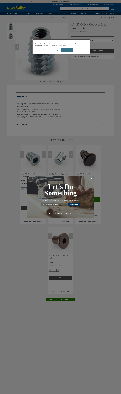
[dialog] (60, 197)
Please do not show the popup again (61, 213)
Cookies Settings (54, 50)
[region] (61, 46)
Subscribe (74, 205)
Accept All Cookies (67, 50)
